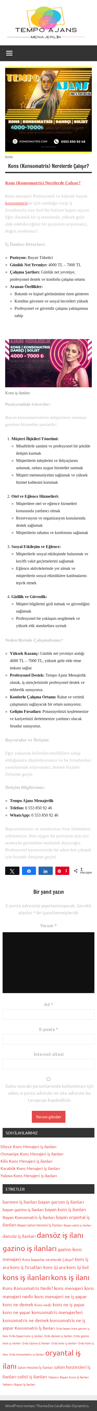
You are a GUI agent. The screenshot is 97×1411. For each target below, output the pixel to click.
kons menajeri (68, 1288)
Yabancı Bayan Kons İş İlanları (68, 1377)
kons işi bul (77, 1267)
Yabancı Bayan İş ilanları (19, 1384)
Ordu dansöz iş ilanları (58, 1336)
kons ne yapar (17, 1312)
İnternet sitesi (49, 1054)
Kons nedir (43, 1304)
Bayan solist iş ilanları (77, 1225)
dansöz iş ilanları (19, 1236)
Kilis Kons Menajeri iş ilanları (27, 1160)
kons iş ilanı (70, 1277)
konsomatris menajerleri (57, 1312)
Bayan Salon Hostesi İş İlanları (40, 1225)
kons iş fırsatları (26, 1267)
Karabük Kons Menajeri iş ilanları (30, 1168)
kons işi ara (54, 1267)
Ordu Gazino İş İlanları (36, 1343)
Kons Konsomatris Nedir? (28, 1288)
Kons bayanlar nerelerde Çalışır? (48, 1259)
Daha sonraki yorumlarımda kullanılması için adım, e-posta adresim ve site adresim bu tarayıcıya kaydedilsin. (49, 1093)
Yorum (48, 925)
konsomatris (16, 203)
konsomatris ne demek (26, 1320)
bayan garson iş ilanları (61, 1201)
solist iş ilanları (32, 1376)
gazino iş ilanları (30, 1248)
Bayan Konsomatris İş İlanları (29, 1217)
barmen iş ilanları (20, 1201)
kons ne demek (18, 1304)
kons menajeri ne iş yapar (60, 1296)
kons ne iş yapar (69, 1304)
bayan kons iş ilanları (65, 1209)
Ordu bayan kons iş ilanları (26, 1336)
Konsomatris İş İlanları (35, 1327)
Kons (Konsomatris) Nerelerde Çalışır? (43, 182)
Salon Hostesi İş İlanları (35, 1367)
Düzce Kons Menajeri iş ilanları (28, 1146)
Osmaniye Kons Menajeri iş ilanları (32, 1153)
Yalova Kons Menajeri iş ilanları (29, 1175)
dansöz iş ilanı (60, 1235)
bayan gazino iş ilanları (23, 1209)
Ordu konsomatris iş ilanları (26, 1354)
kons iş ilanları (26, 1277)
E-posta (48, 1029)
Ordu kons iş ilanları (64, 1343)
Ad (48, 1004)
